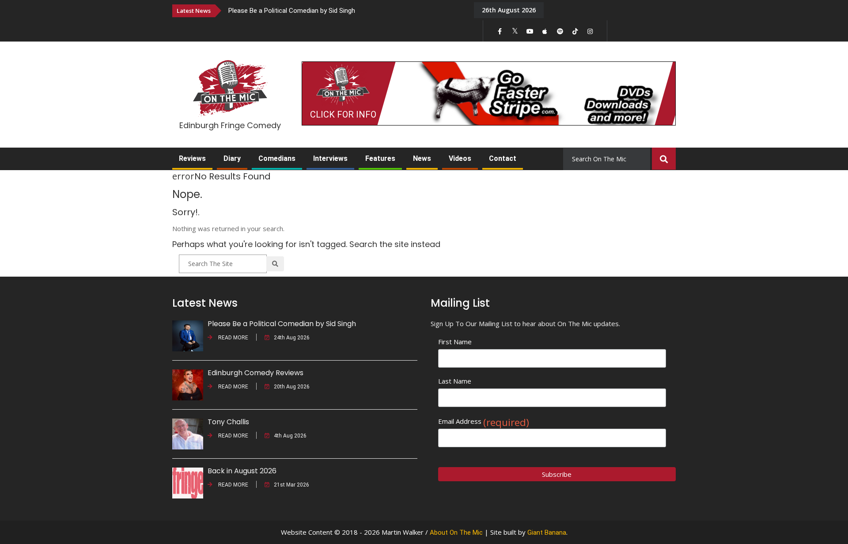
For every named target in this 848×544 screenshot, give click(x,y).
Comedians (276, 158)
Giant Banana (546, 532)
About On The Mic (456, 532)
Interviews (330, 158)
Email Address (483, 421)
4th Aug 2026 (290, 436)
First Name (455, 341)
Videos (460, 158)
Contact (502, 158)
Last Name (454, 381)
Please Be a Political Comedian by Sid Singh (291, 11)
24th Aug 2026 (292, 338)
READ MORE (232, 338)
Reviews (192, 158)
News (422, 158)
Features (380, 158)
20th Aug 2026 (292, 387)
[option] (344, 10)
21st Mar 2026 (291, 485)
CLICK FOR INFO (343, 114)
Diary (232, 158)
